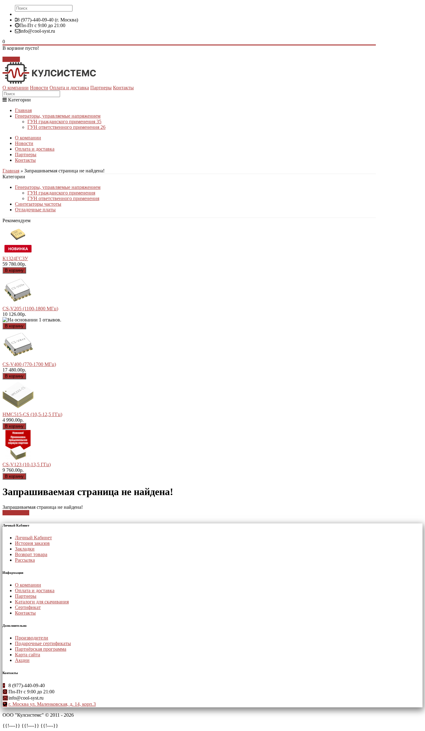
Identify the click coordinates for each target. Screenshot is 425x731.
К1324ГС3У (15, 258)
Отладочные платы (35, 209)
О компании (15, 87)
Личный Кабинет (33, 537)
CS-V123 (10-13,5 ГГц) (26, 464)
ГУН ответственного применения (66, 127)
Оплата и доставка (69, 87)
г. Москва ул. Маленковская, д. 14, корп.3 (52, 704)
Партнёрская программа (40, 649)
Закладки (25, 548)
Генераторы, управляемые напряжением (57, 116)
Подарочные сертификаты (43, 643)
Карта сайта (27, 654)
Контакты (123, 87)
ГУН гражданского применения (64, 121)
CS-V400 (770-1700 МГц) (29, 364)
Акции (22, 660)
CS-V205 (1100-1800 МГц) (30, 308)
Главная (23, 110)
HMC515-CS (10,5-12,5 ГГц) (32, 414)
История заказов (32, 543)
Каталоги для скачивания (42, 601)
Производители (31, 637)
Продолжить (15, 512)
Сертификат (28, 607)
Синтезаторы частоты (38, 204)
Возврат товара (31, 554)
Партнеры (101, 87)
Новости (39, 87)
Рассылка (25, 560)
